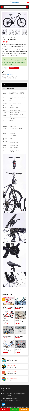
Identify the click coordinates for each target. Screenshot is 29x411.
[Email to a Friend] (11, 77)
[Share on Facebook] (5, 77)
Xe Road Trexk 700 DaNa (19, 337)
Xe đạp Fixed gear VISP (20, 307)
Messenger (24, 409)
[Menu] (2, 7)
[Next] (24, 19)
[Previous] (4, 19)
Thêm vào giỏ (14, 68)
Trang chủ (4, 37)
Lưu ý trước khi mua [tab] (8, 88)
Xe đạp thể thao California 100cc (19, 351)
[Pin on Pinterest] (13, 77)
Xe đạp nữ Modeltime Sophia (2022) (8, 351)
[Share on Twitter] (8, 77)
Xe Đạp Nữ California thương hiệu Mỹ (20, 322)
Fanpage (24, 60)
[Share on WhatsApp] (3, 77)
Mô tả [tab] (5, 85)
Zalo (6, 62)
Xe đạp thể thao (11, 37)
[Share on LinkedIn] (16, 77)
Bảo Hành (15, 409)
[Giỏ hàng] (28, 2)
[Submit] (27, 7)
